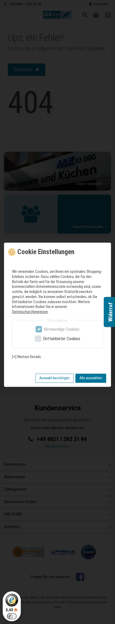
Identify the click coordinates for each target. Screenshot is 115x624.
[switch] (12, 616)
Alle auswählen (90, 378)
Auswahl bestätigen (54, 378)
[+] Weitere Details (26, 356)
